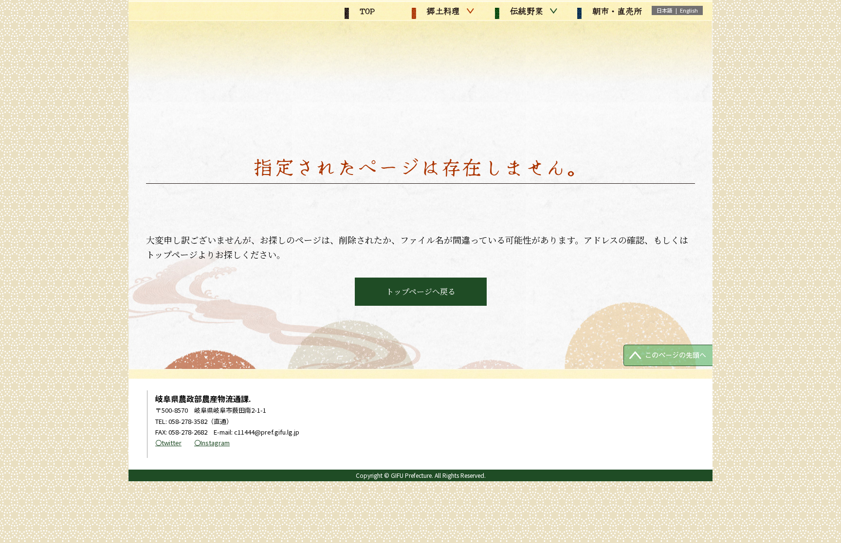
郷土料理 (442, 10)
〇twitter (168, 442)
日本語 (665, 10)
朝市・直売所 (615, 10)
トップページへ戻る (421, 291)
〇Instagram (212, 442)
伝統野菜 (525, 10)
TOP (366, 10)
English (689, 10)
